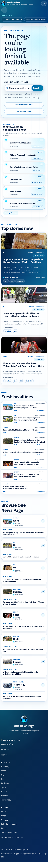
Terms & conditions (9, 832)
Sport (16, 615)
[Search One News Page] (44, 3)
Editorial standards (9, 824)
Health (16, 639)
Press (3, 815)
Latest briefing (7, 744)
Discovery (5, 766)
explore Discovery (35, 73)
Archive (4, 755)
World (16, 520)
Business (17, 592)
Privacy (4, 828)
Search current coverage (16, 82)
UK (14, 545)
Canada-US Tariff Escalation (12, 19)
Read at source (41, 410)
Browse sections (24, 111)
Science (17, 662)
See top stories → (11, 213)
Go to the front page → (24, 104)
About (3, 811)
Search (37, 88)
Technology (19, 684)
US (14, 567)
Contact (4, 820)
